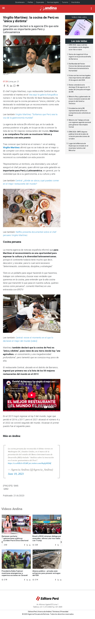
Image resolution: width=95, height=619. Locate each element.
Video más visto (79, 17)
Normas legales (53, 2)
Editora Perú (32, 612)
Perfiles (30, 2)
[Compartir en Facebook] (25, 544)
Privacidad (64, 612)
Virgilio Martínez (11, 147)
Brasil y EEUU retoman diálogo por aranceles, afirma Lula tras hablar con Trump (46, 538)
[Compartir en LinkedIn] (30, 544)
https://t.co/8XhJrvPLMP (18, 463)
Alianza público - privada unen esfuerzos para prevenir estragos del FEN (46, 573)
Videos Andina (11, 509)
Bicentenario (20, 2)
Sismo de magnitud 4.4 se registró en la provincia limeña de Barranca (80, 56)
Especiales (40, 2)
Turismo (65, 2)
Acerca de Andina (44, 612)
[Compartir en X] (27, 544)
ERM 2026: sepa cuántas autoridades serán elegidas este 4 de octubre (79, 47)
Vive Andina (75, 2)
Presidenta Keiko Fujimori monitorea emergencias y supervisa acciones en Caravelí (15, 573)
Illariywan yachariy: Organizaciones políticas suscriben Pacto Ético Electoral (15, 538)
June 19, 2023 (16, 473)
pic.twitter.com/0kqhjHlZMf (40, 463)
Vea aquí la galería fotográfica (43, 94)
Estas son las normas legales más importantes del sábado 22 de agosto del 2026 (80, 78)
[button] (2, 542)
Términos (55, 612)
